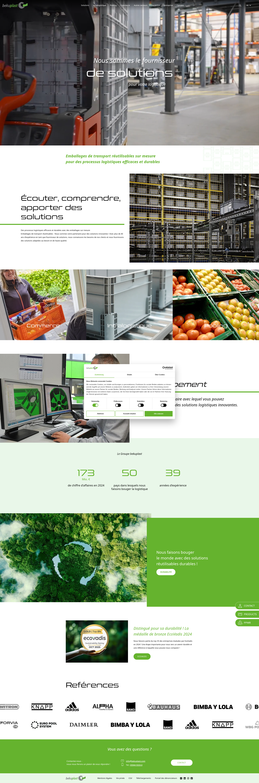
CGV (130, 778)
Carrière (180, 5)
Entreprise (168, 5)
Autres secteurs (140, 5)
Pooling (113, 5)
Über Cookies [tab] (160, 374)
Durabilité (155, 5)
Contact (181, 762)
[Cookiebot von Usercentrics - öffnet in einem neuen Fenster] (164, 367)
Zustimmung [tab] (99, 374)
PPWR (247, 622)
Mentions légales (104, 778)
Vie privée (120, 778)
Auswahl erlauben (129, 413)
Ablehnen (100, 413)
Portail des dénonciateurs (166, 778)
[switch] (118, 405)
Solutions (85, 5)
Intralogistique (99, 5)
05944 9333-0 (136, 765)
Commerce (125, 5)
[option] (129, 73)
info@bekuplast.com (135, 761)
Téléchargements (143, 778)
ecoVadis (142, 656)
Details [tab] (129, 374)
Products (250, 614)
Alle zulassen (158, 413)
